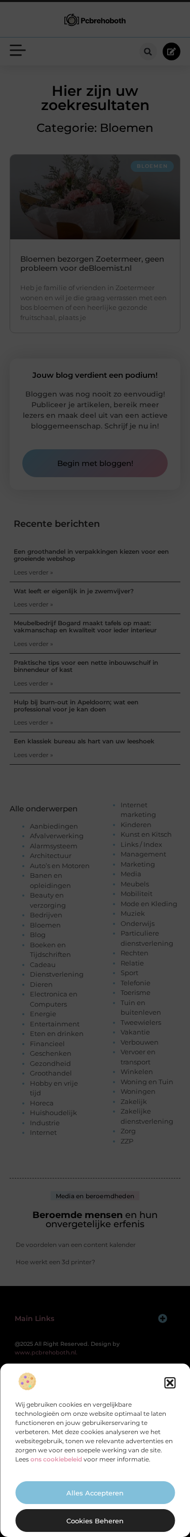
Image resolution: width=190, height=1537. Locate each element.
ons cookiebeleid (56, 1459)
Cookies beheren (95, 1521)
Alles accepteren (95, 1493)
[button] (170, 1383)
